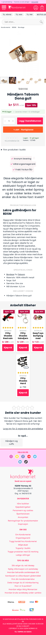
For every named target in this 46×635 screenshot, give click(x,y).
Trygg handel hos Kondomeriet (23, 541)
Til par (30, 14)
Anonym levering (22, 158)
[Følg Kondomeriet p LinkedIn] (20, 463)
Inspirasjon (23, 524)
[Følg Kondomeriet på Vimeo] (35, 458)
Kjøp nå (8, 347)
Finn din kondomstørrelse (23, 579)
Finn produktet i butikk (14, 149)
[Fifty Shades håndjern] (23, 310)
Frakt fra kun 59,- (24, 169)
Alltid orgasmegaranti (24, 164)
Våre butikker (23, 503)
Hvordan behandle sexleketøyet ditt (23, 572)
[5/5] (8, 328)
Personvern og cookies (23, 510)
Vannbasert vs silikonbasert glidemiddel (23, 576)
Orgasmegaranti (23, 538)
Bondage (10, 274)
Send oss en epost (23, 481)
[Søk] (41, 22)
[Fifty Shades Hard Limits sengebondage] (23, 355)
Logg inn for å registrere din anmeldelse (23, 428)
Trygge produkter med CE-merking (23, 551)
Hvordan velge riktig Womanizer (23, 589)
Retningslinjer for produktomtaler (23, 520)
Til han (19, 14)
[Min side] (35, 7)
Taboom (21, 274)
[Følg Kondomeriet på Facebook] (23, 458)
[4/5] (23, 328)
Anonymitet (34, 2)
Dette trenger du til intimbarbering (22, 582)
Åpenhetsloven (23, 513)
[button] (2, 53)
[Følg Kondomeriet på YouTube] (29, 458)
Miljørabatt (23, 545)
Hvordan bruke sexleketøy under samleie (23, 592)
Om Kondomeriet (23, 534)
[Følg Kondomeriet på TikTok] (26, 463)
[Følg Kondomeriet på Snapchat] (17, 458)
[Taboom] (23, 91)
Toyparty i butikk (23, 548)
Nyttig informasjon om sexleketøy (23, 569)
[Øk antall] (13, 121)
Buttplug (38, 331)
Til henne (7, 14)
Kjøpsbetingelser (22, 507)
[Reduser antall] (5, 121)
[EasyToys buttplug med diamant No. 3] (38, 310)
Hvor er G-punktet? (23, 586)
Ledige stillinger (23, 555)
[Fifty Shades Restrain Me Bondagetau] (8, 310)
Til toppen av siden (23, 632)
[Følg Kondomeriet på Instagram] (11, 458)
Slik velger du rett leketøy (23, 565)
